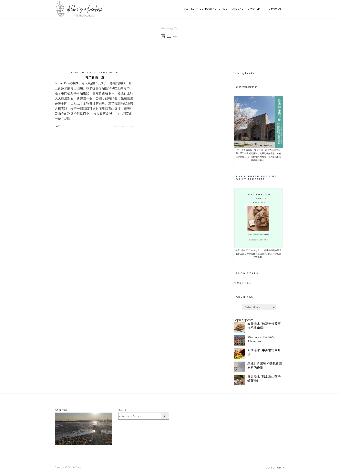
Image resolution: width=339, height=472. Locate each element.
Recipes (189, 9)
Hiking (75, 72)
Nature (86, 72)
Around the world (246, 9)
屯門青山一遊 (95, 77)
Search (122, 410)
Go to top (274, 468)
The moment (274, 9)
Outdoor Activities (213, 9)
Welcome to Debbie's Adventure (260, 339)
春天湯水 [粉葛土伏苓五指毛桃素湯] (264, 326)
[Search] (165, 416)
